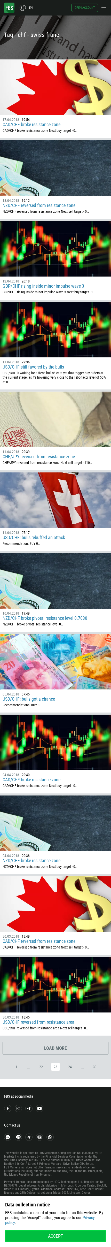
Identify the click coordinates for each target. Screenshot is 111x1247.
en (31, 8)
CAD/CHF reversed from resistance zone (39, 941)
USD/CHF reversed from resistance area (38, 1022)
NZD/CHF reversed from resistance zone (39, 205)
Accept (55, 1236)
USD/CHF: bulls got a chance (29, 699)
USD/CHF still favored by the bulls (33, 367)
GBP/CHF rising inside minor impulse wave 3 (43, 286)
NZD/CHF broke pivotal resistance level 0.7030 (45, 618)
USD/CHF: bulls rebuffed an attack (34, 537)
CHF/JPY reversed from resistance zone (39, 456)
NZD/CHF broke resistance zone (31, 860)
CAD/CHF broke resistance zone (31, 124)
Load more (55, 1048)
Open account (85, 8)
